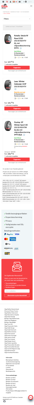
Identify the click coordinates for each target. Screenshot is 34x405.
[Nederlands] (14, 1)
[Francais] (16, 1)
